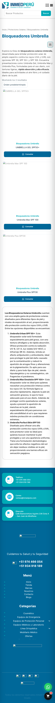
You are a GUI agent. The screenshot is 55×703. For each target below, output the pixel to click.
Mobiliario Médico (28, 632)
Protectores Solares (17, 30)
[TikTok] (37, 676)
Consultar (29, 154)
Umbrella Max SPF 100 (27, 219)
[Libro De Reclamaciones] (27, 683)
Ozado (27, 698)
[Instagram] (24, 676)
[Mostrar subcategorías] (49, 621)
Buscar (46, 13)
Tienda (28, 585)
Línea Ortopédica (28, 628)
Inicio (4, 30)
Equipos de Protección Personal (28, 621)
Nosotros (28, 591)
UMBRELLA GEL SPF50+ (27, 147)
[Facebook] (18, 676)
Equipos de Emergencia (28, 617)
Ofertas (28, 636)
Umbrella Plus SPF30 (27, 292)
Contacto (28, 594)
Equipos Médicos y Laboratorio (28, 624)
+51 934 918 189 (30, 566)
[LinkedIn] (31, 676)
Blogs (28, 597)
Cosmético (28, 613)
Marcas (28, 588)
